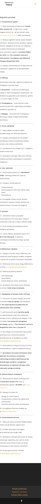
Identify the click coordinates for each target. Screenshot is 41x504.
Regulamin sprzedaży (19, 492)
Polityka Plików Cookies (19, 495)
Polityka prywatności (19, 489)
